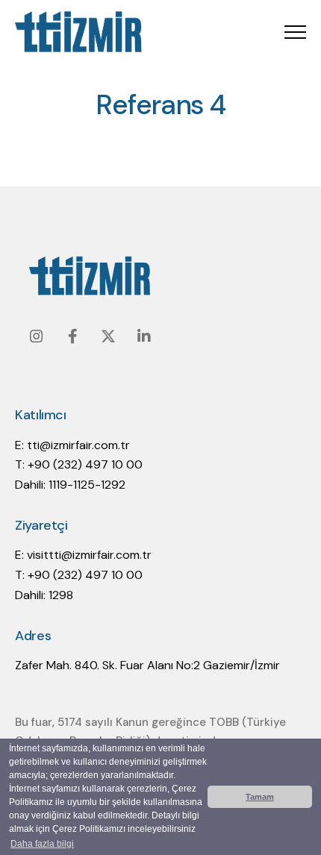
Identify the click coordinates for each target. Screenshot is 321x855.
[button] (295, 31)
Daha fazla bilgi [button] (42, 844)
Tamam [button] (260, 796)
